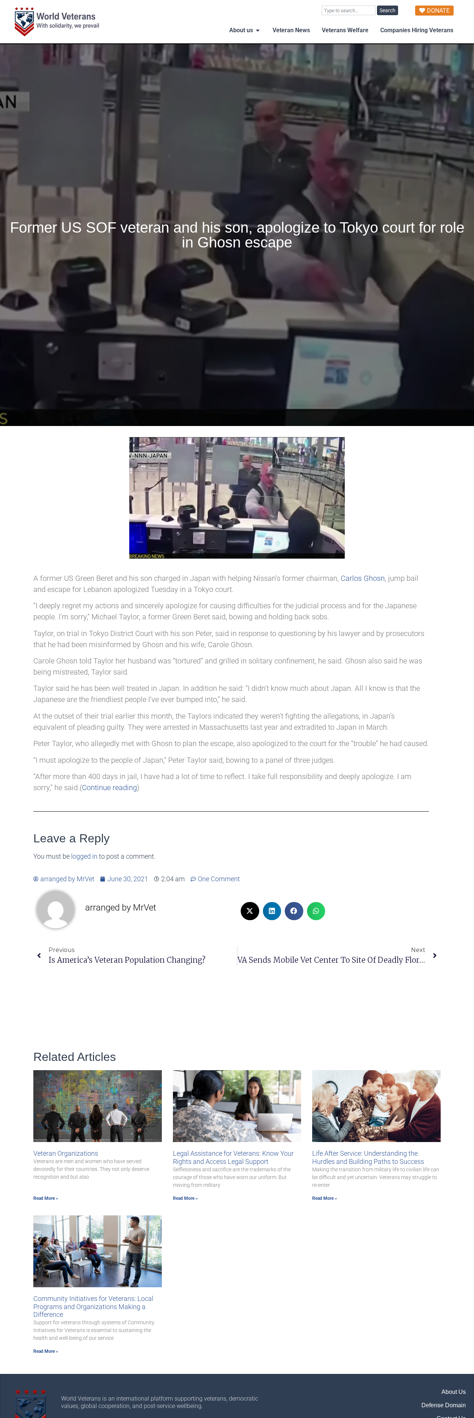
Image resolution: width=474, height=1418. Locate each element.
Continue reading (109, 787)
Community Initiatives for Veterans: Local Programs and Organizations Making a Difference (93, 1306)
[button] (250, 911)
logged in (84, 856)
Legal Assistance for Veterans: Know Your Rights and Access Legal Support (233, 1157)
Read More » (45, 1198)
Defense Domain (443, 1405)
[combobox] (348, 10)
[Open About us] (258, 30)
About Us (453, 1392)
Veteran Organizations (65, 1153)
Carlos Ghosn (363, 578)
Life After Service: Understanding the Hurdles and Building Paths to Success (368, 1157)
